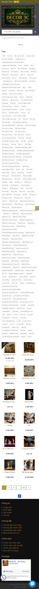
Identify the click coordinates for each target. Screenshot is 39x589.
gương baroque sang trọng (9, 286)
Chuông (23, 106)
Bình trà (14, 78)
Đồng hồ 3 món (13, 201)
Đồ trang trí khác (7, 198)
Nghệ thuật (23, 333)
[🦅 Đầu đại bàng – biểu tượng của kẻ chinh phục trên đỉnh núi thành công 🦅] (29, 464)
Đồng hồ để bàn (20, 226)
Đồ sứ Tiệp (31, 191)
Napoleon (4, 333)
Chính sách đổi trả (11, 548)
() (17, 1)
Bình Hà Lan (5, 71)
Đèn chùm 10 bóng (30, 125)
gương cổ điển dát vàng (27, 292)
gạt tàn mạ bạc (28, 280)
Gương (22, 283)
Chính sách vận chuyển (13, 545)
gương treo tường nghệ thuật (10, 305)
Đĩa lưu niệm (5, 172)
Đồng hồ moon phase (24, 257)
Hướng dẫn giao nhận (12, 530)
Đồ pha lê (4, 188)
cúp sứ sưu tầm (6, 116)
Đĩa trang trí (5, 175)
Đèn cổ (28, 134)
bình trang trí (33, 78)
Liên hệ (6, 515)
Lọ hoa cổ (22, 314)
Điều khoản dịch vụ (11, 533)
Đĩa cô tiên (29, 169)
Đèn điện (23, 141)
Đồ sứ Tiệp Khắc (7, 194)
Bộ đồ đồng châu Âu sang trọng (11, 84)
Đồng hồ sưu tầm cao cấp (29, 267)
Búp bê (22, 97)
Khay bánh (15, 311)
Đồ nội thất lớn (15, 185)
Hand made (31, 305)
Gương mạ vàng (6, 295)
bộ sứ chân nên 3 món (10, 449)
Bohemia (4, 93)
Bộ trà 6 (4, 90)
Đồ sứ (22, 188)
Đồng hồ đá (31, 223)
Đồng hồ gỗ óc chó (28, 242)
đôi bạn (9, 425)
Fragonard (29, 273)
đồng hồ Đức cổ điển (28, 235)
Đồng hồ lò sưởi (6, 254)
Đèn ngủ (13, 144)
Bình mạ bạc (14, 71)
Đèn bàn (25, 119)
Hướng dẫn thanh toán (12, 528)
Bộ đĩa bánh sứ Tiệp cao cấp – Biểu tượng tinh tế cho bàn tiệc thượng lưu (29, 378)
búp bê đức (29, 97)
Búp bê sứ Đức (14, 100)
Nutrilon (23, 336)
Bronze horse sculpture (15, 93)
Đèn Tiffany (28, 144)
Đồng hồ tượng (19, 270)
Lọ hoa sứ (15, 317)
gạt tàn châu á (13, 276)
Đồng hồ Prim (25, 264)
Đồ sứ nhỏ (14, 191)
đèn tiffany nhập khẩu (8, 153)
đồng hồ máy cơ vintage (9, 257)
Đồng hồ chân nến (17, 207)
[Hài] (29, 418)
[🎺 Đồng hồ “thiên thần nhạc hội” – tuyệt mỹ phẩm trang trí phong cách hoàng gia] (10, 464)
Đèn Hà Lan (5, 144)
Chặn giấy (5, 103)
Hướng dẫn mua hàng (12, 525)
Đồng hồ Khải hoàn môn (20, 245)
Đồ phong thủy (14, 188)
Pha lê (29, 336)
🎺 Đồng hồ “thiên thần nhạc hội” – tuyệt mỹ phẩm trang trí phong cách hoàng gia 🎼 (10, 472)
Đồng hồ (4, 201)
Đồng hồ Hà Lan (6, 245)
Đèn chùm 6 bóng (20, 131)
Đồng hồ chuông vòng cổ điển (28, 210)
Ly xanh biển (20, 324)
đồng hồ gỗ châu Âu (16, 239)
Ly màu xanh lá (27, 321)
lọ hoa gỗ (30, 314)
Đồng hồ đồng (6, 235)
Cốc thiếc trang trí (14, 112)
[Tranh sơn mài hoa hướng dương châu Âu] (10, 371)
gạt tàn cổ (33, 276)
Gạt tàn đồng (5, 280)
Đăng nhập (5, 1)
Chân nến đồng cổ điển (24, 103)
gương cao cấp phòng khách (10, 292)
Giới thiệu (7, 510)
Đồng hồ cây (5, 207)
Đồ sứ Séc (18, 179)
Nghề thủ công (14, 333)
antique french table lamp (9, 65)
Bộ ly (24, 87)
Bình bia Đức (29, 402)
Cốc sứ (4, 112)
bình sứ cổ (30, 74)
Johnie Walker (6, 311)
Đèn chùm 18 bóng (7, 131)
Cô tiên (22, 109)
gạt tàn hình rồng (16, 280)
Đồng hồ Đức (16, 235)
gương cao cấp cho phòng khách (11, 289)
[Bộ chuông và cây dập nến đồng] (10, 394)
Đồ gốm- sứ (27, 182)
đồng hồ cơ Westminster (9, 223)
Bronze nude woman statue (9, 97)
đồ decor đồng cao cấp (29, 179)
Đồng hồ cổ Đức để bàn (19, 216)
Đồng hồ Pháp (25, 261)
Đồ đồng (4, 182)
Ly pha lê (4, 324)
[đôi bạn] (10, 418)
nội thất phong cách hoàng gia (10, 336)
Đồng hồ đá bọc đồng (8, 226)
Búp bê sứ (5, 100)
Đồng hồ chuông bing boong (10, 210)
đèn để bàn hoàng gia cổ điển (10, 141)
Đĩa (23, 169)
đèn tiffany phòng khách (23, 153)
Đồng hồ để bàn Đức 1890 (9, 229)
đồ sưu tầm (17, 194)
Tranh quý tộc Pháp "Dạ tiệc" (10, 355)
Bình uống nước (7, 81)
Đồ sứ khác (5, 191)
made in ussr (15, 327)
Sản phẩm (7, 513)
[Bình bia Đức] (29, 394)
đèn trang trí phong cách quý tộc (11, 166)
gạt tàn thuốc (5, 283)
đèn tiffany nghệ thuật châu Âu (25, 150)
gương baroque (30, 283)
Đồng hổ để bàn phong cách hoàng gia (13, 232)
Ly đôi (18, 321)
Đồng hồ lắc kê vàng (8, 248)
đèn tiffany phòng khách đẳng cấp (11, 156)
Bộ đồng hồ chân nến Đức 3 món (11, 87)
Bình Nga (33, 71)
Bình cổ (13, 68)
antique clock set (20, 59)
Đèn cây (32, 119)
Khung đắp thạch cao (27, 311)
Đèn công (21, 138)
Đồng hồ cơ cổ (6, 216)
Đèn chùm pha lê (19, 134)
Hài (29, 425)
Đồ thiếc (25, 194)
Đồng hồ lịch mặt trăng (8, 251)
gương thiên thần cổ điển (20, 299)
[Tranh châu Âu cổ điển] (29, 347)
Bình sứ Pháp (6, 78)
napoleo (30, 330)
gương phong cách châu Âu (21, 295)
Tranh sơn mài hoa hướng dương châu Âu (10, 378)
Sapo (23, 587)
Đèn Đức (30, 141)
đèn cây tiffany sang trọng (20, 122)
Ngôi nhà (31, 333)
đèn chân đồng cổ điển (8, 125)
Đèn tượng (26, 166)
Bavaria (26, 65)
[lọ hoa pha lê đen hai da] (29, 441)
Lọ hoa (15, 314)
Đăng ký (11, 1)
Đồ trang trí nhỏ (18, 198)
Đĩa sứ (13, 172)
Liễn (3, 314)
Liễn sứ (9, 314)
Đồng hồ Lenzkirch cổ (22, 248)
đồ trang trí (33, 194)
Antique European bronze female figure (13, 62)
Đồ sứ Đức (29, 188)
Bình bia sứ (5, 68)
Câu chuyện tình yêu (27, 100)
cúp (29, 112)
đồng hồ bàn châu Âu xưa (27, 201)
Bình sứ (23, 74)
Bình (32, 65)
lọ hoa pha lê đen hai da (29, 449)
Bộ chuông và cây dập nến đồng (10, 402)
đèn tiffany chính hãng (8, 150)
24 (24, 488)
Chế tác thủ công (7, 106)
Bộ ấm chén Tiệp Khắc (21, 81)
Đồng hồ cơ (6, 213)
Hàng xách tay (21, 308)
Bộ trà (29, 87)
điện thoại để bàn (16, 175)
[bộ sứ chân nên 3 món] (10, 441)
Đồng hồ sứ (16, 267)
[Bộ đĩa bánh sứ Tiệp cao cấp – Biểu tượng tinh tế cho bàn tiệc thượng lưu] (29, 371)
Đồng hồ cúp (21, 223)
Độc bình (27, 198)
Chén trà (16, 106)
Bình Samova (14, 74)
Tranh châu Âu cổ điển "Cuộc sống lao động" (29, 355)
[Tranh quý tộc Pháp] (10, 347)
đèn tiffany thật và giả (8, 160)
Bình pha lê (5, 74)
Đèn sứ (20, 144)
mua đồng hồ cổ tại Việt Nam (10, 330)
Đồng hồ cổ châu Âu (26, 213)
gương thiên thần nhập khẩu (10, 302)
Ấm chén (9, 56)
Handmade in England (8, 308)
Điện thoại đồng (27, 175)
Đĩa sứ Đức (21, 172)
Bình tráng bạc (23, 78)
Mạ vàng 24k (5, 327)
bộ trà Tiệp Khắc (30, 90)
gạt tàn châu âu (23, 276)
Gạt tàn (4, 276)
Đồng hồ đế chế (30, 232)
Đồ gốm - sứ (18, 182)
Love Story (23, 317)
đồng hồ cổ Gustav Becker (9, 220)
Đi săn (18, 169)
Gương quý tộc (6, 299)
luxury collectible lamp (8, 321)
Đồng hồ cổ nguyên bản (26, 220)
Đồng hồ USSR (30, 270)
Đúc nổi (4, 273)
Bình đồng (32, 68)
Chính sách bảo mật (11, 543)
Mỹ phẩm (23, 330)
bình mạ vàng (24, 71)
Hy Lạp (29, 308)
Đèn (20, 119)
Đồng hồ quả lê (6, 267)
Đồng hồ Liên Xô (21, 251)
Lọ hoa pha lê (6, 317)
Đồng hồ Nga (15, 261)
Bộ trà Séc (20, 90)
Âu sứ (20, 65)
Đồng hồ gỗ (5, 239)
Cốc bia (28, 109)
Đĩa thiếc (29, 172)
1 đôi (3, 56)
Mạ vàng (28, 324)
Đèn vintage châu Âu (8, 169)
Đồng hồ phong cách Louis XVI (10, 264)
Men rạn (23, 327)
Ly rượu (12, 324)
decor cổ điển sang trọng (9, 119)
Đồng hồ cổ (15, 213)
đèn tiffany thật (27, 156)
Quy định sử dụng (10, 551)
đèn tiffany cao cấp (7, 147)
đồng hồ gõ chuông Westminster (11, 242)
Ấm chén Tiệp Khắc (7, 59)
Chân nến (13, 103)
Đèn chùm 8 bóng (7, 134)
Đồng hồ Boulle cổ (30, 204)
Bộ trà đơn (12, 90)
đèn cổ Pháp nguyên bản (9, 138)
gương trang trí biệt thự (26, 302)
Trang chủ (7, 507)
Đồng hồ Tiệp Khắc (7, 270)
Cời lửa (23, 112)
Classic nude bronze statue (9, 109)
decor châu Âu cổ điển (19, 116)
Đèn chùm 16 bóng (20, 128)
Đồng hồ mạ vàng (18, 254)
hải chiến (23, 305)
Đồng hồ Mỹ (5, 261)
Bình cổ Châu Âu (22, 68)
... (18, 488)
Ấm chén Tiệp (30, 56)
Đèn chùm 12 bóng (7, 128)
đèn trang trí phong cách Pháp (10, 163)
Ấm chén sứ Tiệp (19, 56)
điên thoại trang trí (7, 179)
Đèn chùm (20, 125)
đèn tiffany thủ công (21, 160)
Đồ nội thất (5, 185)
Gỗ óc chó (15, 283)
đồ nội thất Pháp (25, 185)
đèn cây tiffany (6, 122)
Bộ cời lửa (32, 81)
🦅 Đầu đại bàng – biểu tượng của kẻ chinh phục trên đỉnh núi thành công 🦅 (29, 472)
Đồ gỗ (11, 182)
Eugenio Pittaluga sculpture (16, 273)
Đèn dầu (28, 138)
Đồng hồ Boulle (19, 204)
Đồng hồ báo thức (7, 204)
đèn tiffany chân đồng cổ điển (23, 147)
